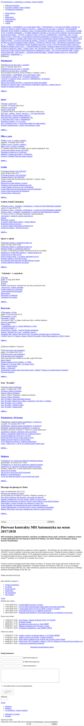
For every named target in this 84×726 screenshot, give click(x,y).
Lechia (4, 167)
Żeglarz (3, 283)
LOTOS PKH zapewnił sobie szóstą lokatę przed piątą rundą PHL (42, 607)
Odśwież (4, 697)
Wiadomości (6, 61)
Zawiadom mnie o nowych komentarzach (18, 686)
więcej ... (4, 91)
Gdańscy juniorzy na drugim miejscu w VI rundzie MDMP (39, 635)
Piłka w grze (6, 136)
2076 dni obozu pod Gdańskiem (12, 356)
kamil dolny (9, 591)
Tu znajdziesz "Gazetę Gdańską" (16, 710)
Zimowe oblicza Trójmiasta (10, 393)
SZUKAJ (51, 522)
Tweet (3, 598)
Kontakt (8, 716)
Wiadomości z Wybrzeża (12, 417)
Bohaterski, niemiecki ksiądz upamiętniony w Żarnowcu (20, 428)
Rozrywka (5, 308)
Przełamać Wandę (25, 622)
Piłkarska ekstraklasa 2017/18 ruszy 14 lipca (34, 626)
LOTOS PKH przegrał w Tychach (31, 605)
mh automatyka (10, 593)
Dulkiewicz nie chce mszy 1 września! (14, 71)
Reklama (8, 708)
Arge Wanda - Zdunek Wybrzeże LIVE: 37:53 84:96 (37, 620)
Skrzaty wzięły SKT (8, 109)
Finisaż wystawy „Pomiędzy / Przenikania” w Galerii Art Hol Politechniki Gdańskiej (30, 212)
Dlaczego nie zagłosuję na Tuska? (12, 493)
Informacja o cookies (12, 714)
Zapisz (54, 724)
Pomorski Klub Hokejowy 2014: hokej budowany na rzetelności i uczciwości (45, 613)
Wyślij (3, 703)
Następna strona (48, 647)
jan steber (8, 587)
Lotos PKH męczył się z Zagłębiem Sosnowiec (35, 611)
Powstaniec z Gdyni (8, 318)
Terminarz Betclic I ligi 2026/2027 (13, 177)
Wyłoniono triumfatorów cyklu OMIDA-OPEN (35, 628)
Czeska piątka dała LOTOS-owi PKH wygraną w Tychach (39, 609)
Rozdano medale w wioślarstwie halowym (15, 249)
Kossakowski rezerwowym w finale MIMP (34, 624)
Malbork (5, 456)
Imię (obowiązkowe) (30, 658)
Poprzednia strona (36, 647)
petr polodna (9, 595)
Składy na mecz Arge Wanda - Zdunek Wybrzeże (36, 637)
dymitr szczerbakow (12, 585)
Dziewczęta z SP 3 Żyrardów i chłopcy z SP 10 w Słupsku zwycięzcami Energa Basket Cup (51, 641)
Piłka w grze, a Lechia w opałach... (13, 146)
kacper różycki (10, 589)
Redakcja (8, 706)
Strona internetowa (29, 666)
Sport (3, 99)
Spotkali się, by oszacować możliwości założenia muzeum (21, 467)
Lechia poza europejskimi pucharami (31, 643)
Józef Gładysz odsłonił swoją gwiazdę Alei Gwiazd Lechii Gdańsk (42, 639)
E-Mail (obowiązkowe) (31, 662)
